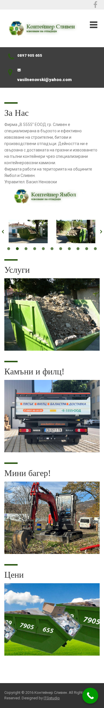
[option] (28, 231)
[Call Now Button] (90, 696)
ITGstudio (52, 698)
